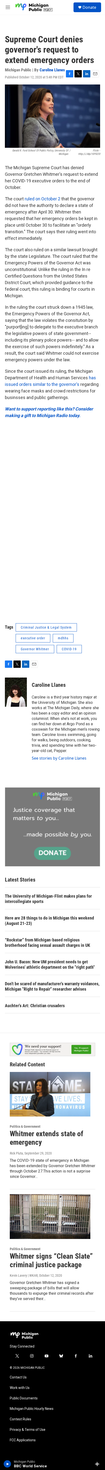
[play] (7, 1463)
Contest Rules (20, 1419)
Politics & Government (25, 1126)
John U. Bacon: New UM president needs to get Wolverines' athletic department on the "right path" (50, 964)
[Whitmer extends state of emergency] (50, 1094)
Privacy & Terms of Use (27, 1430)
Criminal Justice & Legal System (46, 627)
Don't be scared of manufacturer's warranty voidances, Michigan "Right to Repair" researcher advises (52, 986)
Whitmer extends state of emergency (46, 1137)
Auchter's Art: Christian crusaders (35, 1005)
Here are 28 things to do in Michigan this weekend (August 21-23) (49, 920)
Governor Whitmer (35, 649)
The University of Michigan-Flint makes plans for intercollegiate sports (48, 898)
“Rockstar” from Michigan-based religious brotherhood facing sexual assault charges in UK (47, 942)
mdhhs (63, 638)
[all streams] (98, 1464)
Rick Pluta (16, 1153)
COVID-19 (69, 649)
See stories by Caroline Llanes (59, 758)
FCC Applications (23, 1440)
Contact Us (18, 1377)
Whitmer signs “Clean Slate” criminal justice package (51, 1260)
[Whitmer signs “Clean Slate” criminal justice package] (50, 1216)
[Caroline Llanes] (16, 692)
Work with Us (20, 1388)
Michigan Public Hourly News (31, 1409)
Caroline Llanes (52, 69)
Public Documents (24, 1398)
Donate (89, 7)
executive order (33, 638)
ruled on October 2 (42, 198)
